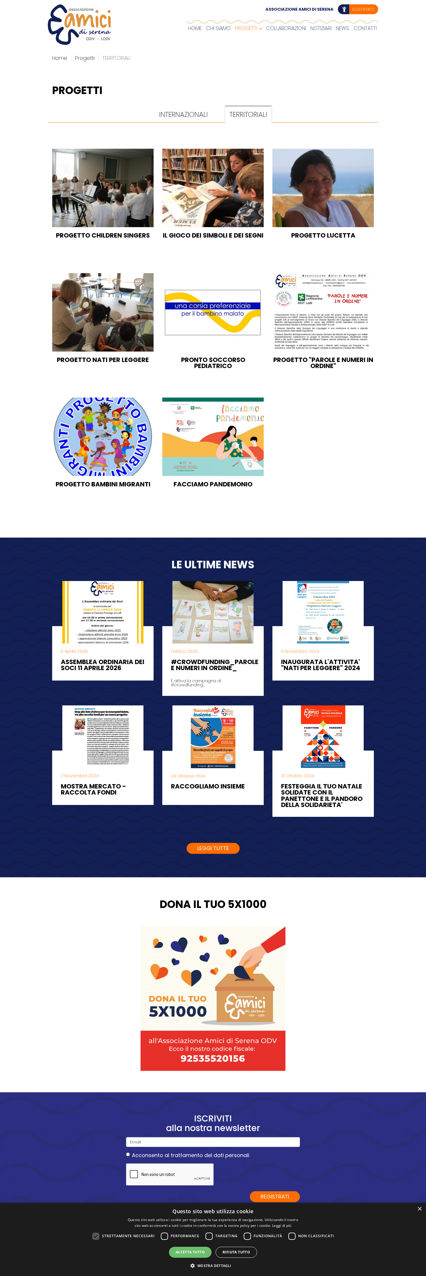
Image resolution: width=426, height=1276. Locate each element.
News (342, 28)
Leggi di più (282, 1225)
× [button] (419, 1209)
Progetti (247, 28)
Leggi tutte (213, 848)
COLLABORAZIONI (286, 28)
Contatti (365, 28)
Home (195, 28)
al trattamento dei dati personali (207, 1155)
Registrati (275, 1196)
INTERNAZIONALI (183, 114)
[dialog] (213, 1239)
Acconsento (190, 1155)
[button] (213, 1265)
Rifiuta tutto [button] (236, 1252)
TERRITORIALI (248, 114)
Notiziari (321, 28)
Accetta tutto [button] (190, 1252)
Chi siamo (218, 28)
